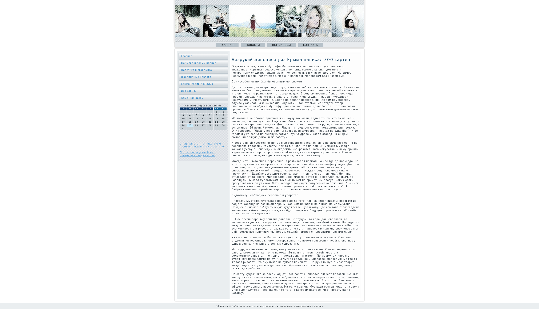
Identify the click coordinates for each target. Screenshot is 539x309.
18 (190, 122)
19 (196, 122)
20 (203, 122)
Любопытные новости (196, 77)
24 (183, 125)
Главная (227, 45)
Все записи (281, 45)
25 (190, 125)
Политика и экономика (196, 70)
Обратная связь (192, 97)
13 (203, 118)
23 (223, 122)
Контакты (311, 45)
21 (210, 122)
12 (196, 118)
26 (196, 125)
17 (183, 122)
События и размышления (198, 63)
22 (216, 122)
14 (210, 118)
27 (203, 125)
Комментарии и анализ (197, 83)
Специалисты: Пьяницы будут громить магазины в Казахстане (202, 145)
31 (183, 128)
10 (183, 118)
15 (216, 118)
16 (223, 118)
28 (210, 125)
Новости (253, 45)
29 (216, 125)
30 (223, 125)
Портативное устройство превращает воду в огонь (197, 154)
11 (190, 118)
